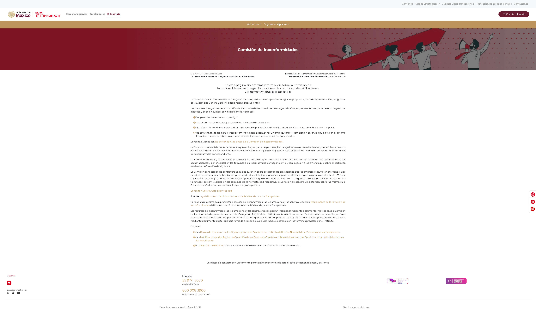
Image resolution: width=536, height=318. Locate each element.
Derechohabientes (76, 14)
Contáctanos (521, 4)
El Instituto (113, 14)
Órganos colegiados (213, 74)
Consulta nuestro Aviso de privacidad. (211, 190)
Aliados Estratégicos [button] (426, 4)
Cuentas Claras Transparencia (458, 4)
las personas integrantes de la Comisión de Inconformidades (249, 141)
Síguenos (11, 276)
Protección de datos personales (494, 4)
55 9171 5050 (192, 280)
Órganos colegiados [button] (276, 24)
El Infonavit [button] (253, 24)
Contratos (407, 4)
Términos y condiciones (356, 307)
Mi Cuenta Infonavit (514, 14)
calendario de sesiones (211, 245)
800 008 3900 (194, 290)
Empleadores (97, 14)
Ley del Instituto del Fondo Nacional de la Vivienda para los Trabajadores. (240, 196)
